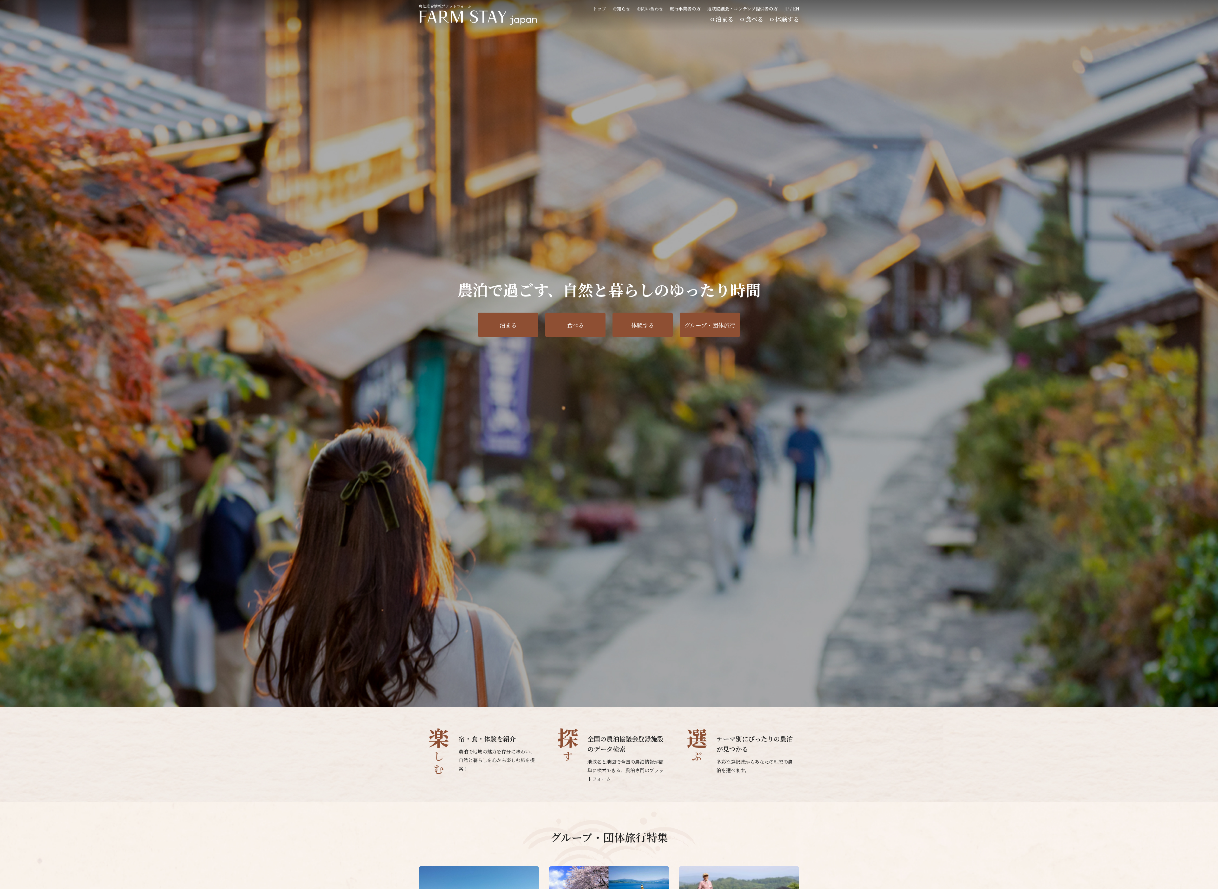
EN (796, 8)
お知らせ (621, 8)
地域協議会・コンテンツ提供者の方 (742, 8)
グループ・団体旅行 (709, 325)
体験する (787, 19)
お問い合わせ (650, 8)
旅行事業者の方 (685, 8)
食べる (754, 19)
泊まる (725, 19)
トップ (599, 8)
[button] (783, 697)
